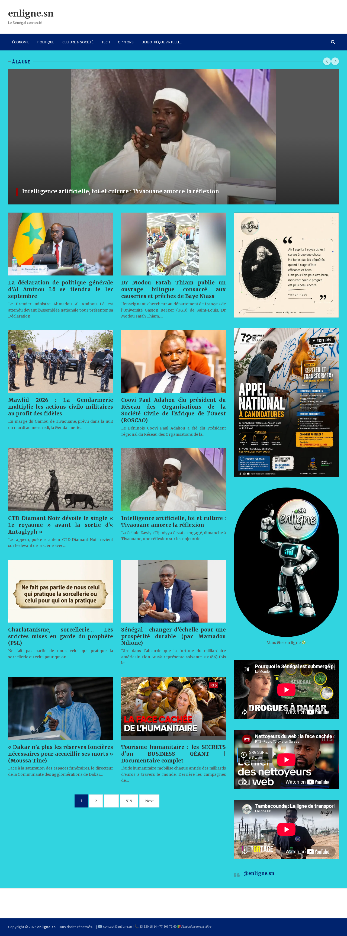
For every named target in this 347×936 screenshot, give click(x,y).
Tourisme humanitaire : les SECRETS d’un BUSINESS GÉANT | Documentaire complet (142, 191)
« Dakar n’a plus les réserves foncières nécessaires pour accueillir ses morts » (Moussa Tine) (60, 754)
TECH (106, 42)
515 (129, 801)
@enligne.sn (258, 873)
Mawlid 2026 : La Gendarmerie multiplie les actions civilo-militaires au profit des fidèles (60, 407)
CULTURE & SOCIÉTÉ (78, 42)
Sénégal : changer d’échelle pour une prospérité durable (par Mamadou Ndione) (173, 636)
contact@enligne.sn (117, 926)
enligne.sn (31, 13)
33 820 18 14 (148, 926)
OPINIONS (126, 42)
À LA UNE (21, 62)
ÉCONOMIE (20, 42)
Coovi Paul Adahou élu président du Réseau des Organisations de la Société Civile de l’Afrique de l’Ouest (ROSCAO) (173, 410)
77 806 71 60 (167, 926)
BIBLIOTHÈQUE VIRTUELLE (162, 42)
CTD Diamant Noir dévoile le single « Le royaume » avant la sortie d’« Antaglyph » (60, 525)
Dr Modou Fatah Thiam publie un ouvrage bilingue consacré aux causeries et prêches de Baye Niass (173, 289)
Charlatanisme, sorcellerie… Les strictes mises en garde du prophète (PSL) (60, 636)
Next (149, 801)
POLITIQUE (45, 42)
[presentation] (327, 61)
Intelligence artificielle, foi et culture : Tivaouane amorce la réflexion (173, 521)
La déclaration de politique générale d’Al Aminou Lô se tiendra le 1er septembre (60, 289)
